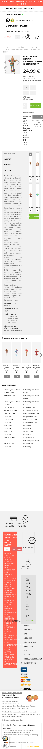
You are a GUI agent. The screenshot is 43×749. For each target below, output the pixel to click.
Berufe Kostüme (10, 410)
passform (8, 159)
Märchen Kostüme (31, 413)
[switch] (5, 745)
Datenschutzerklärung (14, 621)
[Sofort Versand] (25, 519)
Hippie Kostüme (30, 417)
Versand (28, 638)
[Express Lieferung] (28, 561)
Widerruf (28, 646)
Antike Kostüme (30, 422)
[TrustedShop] (10, 20)
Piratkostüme (29, 407)
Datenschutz (30, 655)
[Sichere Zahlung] (13, 519)
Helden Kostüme (30, 419)
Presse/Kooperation (33, 659)
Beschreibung (10, 153)
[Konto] (27, 37)
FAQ (25, 634)
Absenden (19, 549)
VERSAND (7, 165)
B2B (25, 650)
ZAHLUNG (7, 170)
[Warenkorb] (36, 37)
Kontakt (28, 630)
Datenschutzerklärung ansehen (12, 720)
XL (33, 93)
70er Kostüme (9, 437)
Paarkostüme (9, 395)
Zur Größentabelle (29, 98)
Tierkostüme (9, 407)
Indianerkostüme (30, 410)
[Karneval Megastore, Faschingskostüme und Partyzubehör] (7, 37)
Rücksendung (30, 642)
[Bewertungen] (32, 540)
